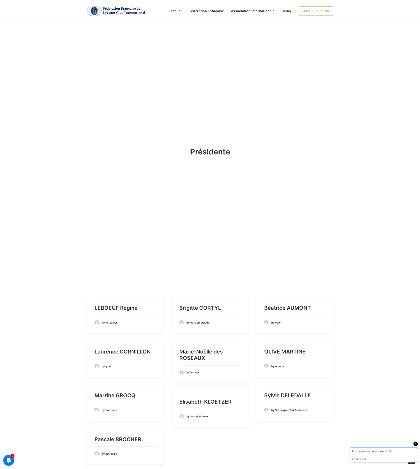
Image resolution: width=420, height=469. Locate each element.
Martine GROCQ (114, 395)
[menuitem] (178, 11)
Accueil (176, 11)
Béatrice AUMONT (287, 308)
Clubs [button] (286, 11)
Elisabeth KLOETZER (205, 402)
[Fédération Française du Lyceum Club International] (117, 11)
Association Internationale (253, 11)
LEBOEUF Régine (116, 308)
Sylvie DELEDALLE (287, 395)
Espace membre (316, 11)
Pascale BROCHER (117, 439)
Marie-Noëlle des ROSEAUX (201, 354)
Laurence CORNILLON (122, 351)
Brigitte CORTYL (200, 308)
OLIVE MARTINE (285, 351)
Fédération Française (207, 11)
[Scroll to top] (411, 460)
